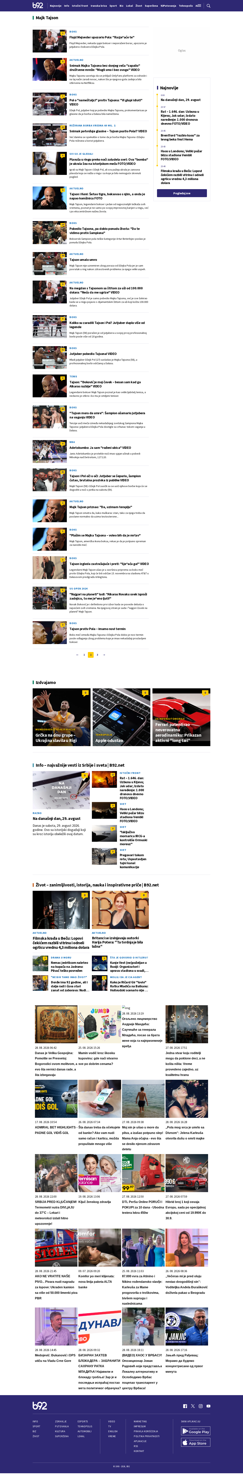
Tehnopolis (104, 734)
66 (63, 409)
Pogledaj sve (181, 193)
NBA (72, 442)
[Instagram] (201, 1406)
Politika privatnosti (147, 1436)
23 (63, 127)
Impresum (140, 1426)
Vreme (112, 1436)
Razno (37, 813)
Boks (73, 31)
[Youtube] (208, 1406)
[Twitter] (193, 1406)
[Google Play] (195, 1431)
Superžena (62, 1436)
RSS (136, 1446)
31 (63, 349)
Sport (36, 1426)
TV (109, 1426)
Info (35, 1421)
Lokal (81, 1436)
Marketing (140, 1421)
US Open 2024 (78, 588)
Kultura (60, 1431)
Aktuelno (76, 60)
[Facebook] (185, 1406)
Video (111, 1421)
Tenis (73, 376)
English (113, 1431)
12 (113, 774)
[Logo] (38, 5)
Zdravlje (61, 1421)
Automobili (85, 1431)
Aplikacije (140, 1441)
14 (63, 224)
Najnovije (56, 5)
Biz (34, 1431)
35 (63, 471)
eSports (83, 1421)
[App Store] (195, 1442)
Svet (123, 804)
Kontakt (139, 1451)
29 (63, 255)
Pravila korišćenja (146, 1431)
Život (36, 1436)
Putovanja (62, 1426)
